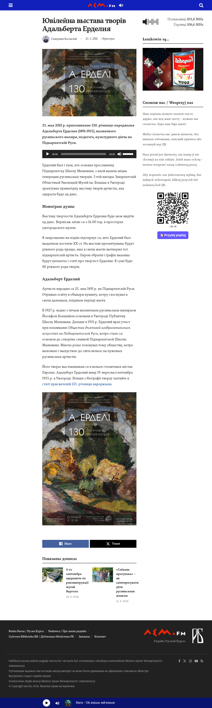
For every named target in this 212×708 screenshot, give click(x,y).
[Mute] (119, 154)
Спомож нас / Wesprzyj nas (168, 102)
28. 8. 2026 (72, 596)
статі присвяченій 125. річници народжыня (77, 384)
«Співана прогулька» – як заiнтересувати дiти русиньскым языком (127, 582)
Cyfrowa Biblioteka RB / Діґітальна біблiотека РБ (41, 636)
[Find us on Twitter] (184, 661)
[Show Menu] (11, 5)
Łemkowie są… (156, 39)
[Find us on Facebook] (179, 661)
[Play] (48, 154)
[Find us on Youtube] (196, 661)
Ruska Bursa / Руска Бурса (26, 631)
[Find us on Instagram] (190, 661)
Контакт (100, 636)
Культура (108, 38)
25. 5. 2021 (92, 38)
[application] (89, 154)
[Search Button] (201, 5)
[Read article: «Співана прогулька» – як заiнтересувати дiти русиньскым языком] (102, 574)
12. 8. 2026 (122, 601)
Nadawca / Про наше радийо (67, 631)
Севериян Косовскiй (64, 38)
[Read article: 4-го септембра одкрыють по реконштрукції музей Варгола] (52, 574)
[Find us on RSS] (202, 661)
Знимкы (84, 636)
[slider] (128, 153)
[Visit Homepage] (101, 5)
